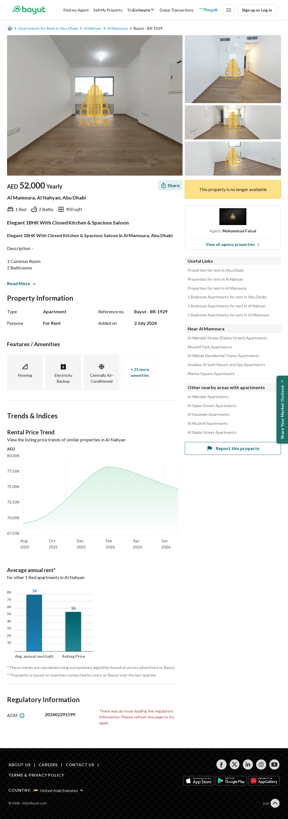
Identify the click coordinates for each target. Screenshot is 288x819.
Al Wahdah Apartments (208, 396)
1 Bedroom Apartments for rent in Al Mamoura (228, 315)
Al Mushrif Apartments (208, 423)
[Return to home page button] (28, 10)
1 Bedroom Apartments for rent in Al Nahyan (227, 306)
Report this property (238, 448)
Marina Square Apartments (211, 373)
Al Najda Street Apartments (212, 432)
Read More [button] (18, 283)
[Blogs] (208, 10)
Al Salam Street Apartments (212, 405)
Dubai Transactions (177, 10)
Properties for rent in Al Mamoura (217, 288)
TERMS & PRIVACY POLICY (36, 775)
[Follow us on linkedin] (248, 764)
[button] (282, 410)
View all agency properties (230, 244)
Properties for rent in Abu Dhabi (216, 270)
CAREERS (48, 764)
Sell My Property (107, 10)
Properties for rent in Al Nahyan (215, 279)
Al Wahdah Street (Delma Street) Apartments (227, 338)
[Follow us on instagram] (261, 764)
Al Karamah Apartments (209, 414)
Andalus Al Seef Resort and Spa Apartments (226, 364)
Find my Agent (76, 10)
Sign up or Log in (257, 10)
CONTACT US (80, 764)
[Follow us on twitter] (235, 764)
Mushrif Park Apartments (210, 347)
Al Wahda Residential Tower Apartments (223, 355)
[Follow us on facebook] (221, 764)
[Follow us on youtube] (274, 764)
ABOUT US (19, 764)
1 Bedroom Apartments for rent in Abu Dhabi (227, 297)
